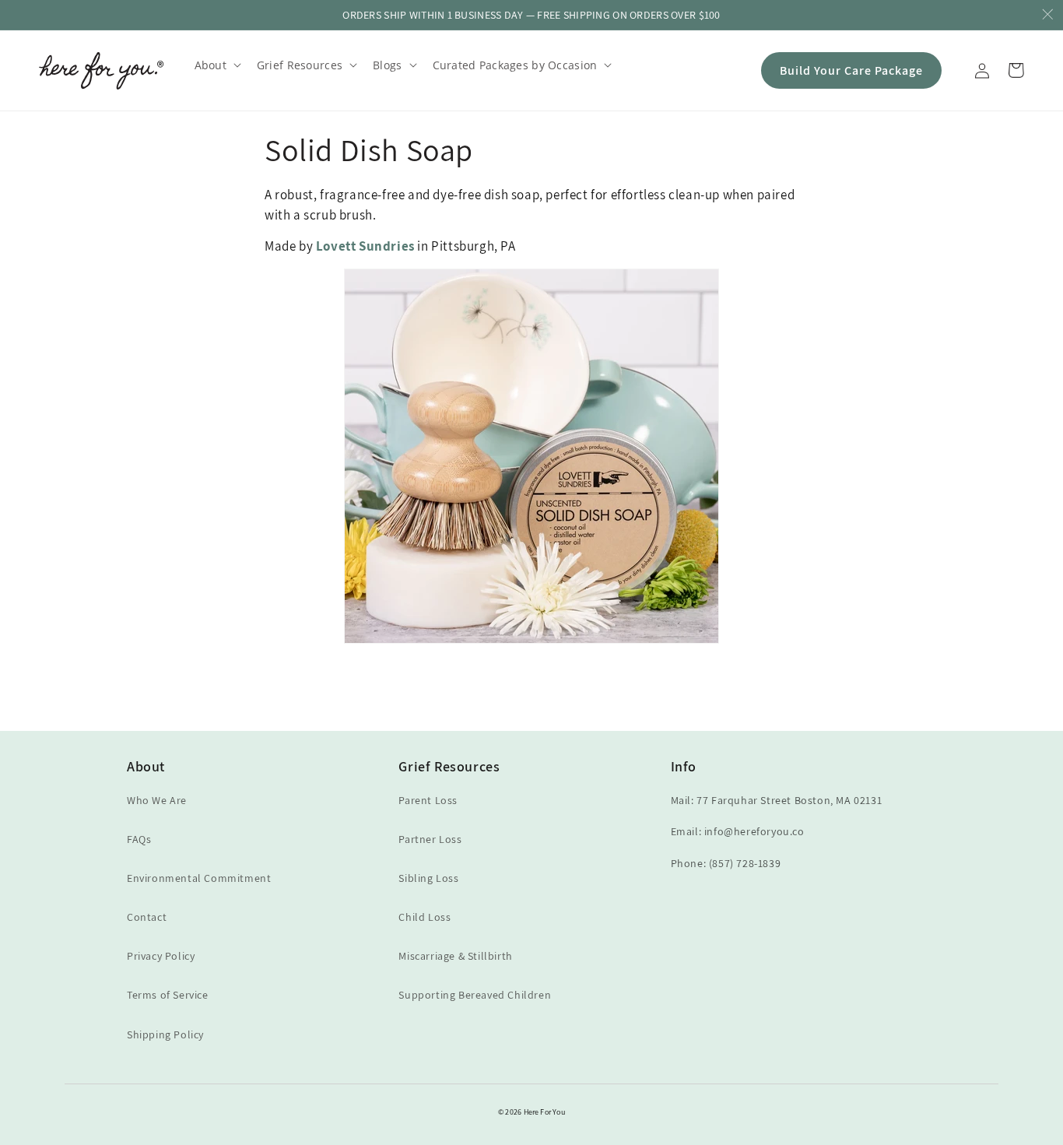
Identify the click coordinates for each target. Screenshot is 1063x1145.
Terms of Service (168, 995)
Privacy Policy (161, 956)
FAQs (139, 839)
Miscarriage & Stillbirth (455, 956)
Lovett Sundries (365, 246)
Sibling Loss (428, 878)
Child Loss (424, 917)
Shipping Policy (165, 1034)
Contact (147, 917)
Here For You (544, 1112)
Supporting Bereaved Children (474, 995)
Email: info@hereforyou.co (738, 831)
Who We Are (157, 800)
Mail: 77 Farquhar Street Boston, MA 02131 (776, 800)
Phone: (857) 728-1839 (726, 863)
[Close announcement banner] (1047, 15)
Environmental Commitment (199, 878)
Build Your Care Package (851, 70)
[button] (216, 65)
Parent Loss (428, 800)
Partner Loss (429, 839)
